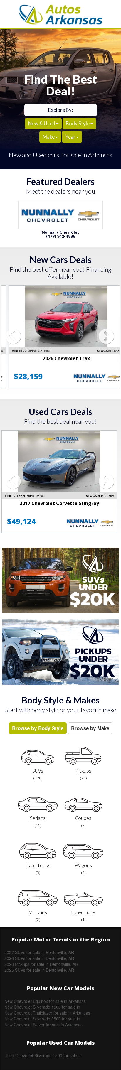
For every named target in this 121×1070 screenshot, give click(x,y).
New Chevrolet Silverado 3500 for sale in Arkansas (42, 1019)
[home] (60, 14)
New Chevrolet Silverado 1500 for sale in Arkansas (42, 1007)
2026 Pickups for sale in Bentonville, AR (41, 964)
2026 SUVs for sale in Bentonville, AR (39, 958)
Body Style (78, 123)
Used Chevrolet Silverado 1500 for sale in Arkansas (43, 1055)
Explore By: (60, 110)
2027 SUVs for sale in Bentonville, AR (39, 952)
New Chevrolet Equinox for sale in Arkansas (45, 1001)
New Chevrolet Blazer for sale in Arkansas (43, 1024)
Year (70, 137)
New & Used (42, 123)
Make (49, 137)
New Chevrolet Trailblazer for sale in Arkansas (47, 1013)
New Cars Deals (61, 259)
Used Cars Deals (60, 411)
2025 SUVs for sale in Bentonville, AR (39, 970)
